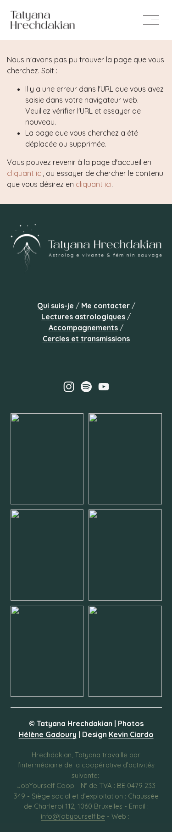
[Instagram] (68, 386)
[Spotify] (86, 386)
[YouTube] (103, 386)
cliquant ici (25, 173)
